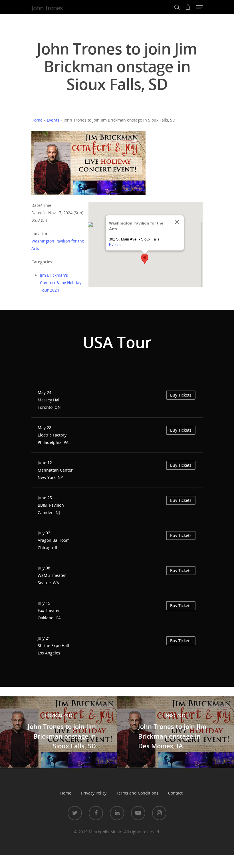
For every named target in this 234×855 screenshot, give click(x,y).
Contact (175, 793)
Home (37, 120)
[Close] (177, 222)
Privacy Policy (93, 793)
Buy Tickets (180, 395)
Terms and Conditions (137, 793)
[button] (144, 259)
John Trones (47, 8)
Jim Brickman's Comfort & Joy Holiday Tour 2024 (60, 282)
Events (53, 120)
